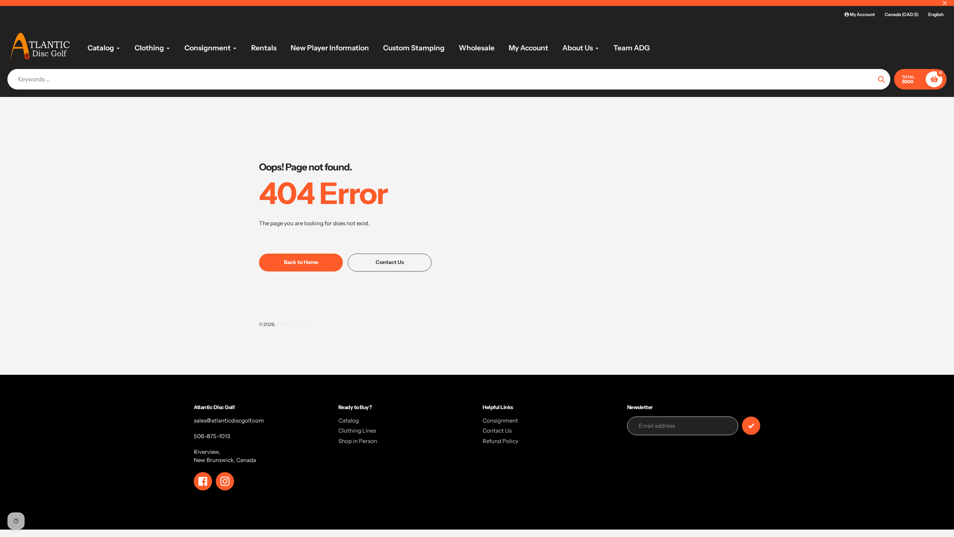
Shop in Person (357, 441)
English (936, 14)
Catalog (348, 420)
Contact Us (497, 430)
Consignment (500, 420)
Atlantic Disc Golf (293, 324)
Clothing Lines (357, 430)
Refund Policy (500, 441)
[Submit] (751, 426)
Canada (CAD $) (902, 14)
